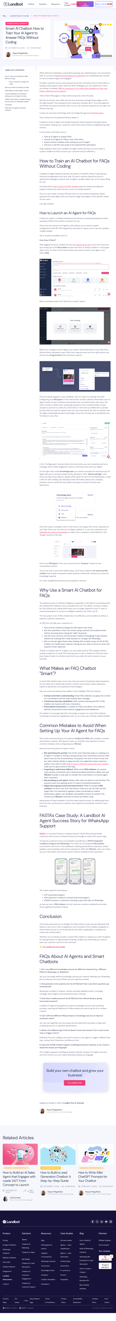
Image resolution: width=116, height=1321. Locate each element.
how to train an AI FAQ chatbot (65, 186)
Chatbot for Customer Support (29, 1285)
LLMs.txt (6, 1284)
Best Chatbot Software (84, 1287)
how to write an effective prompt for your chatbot (87, 764)
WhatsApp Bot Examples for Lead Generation (86, 1260)
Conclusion (8, 105)
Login (72, 4)
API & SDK (6, 1262)
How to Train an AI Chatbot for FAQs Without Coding (16, 77)
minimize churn (97, 113)
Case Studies (67, 4)
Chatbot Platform (9, 1267)
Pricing (76, 4)
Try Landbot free (75, 1083)
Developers (45, 1284)
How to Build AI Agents (85, 1242)
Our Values (17, 1300)
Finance (63, 1275)
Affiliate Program (105, 1240)
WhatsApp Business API (84, 1279)
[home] (13, 4)
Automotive (64, 1266)
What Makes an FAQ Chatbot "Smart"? (17, 91)
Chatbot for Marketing (26, 1246)
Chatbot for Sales (28, 1252)
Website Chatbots (9, 1258)
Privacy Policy (64, 1300)
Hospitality (64, 1280)
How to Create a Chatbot (85, 1270)
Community (45, 1266)
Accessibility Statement (77, 1300)
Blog (42, 1240)
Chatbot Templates (48, 1280)
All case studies (66, 1240)
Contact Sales (6, 1300)
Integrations (7, 1271)
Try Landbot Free (85, 5)
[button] (32, 4)
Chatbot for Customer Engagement (26, 1275)
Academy (44, 1275)
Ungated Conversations (46, 1255)
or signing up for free (82, 245)
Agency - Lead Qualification (65, 1247)
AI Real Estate (65, 1261)
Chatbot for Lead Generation (28, 1265)
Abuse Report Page (35, 1300)
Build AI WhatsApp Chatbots (86, 1250)
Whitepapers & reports (46, 1247)
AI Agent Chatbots (9, 1245)
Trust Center (106, 1300)
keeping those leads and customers (70, 75)
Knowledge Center (47, 1270)
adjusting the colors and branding (54, 532)
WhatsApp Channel (48, 1261)
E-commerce (65, 1270)
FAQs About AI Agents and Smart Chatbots (15, 109)
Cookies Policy (95, 1300)
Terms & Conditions (50, 1300)
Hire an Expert (104, 1245)
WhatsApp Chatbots (6, 1251)
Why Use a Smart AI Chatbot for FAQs (17, 87)
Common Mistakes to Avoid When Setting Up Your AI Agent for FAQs (16, 95)
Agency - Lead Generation (65, 1255)
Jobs (26, 1301)
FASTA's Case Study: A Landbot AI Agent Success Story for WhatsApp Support (17, 100)
